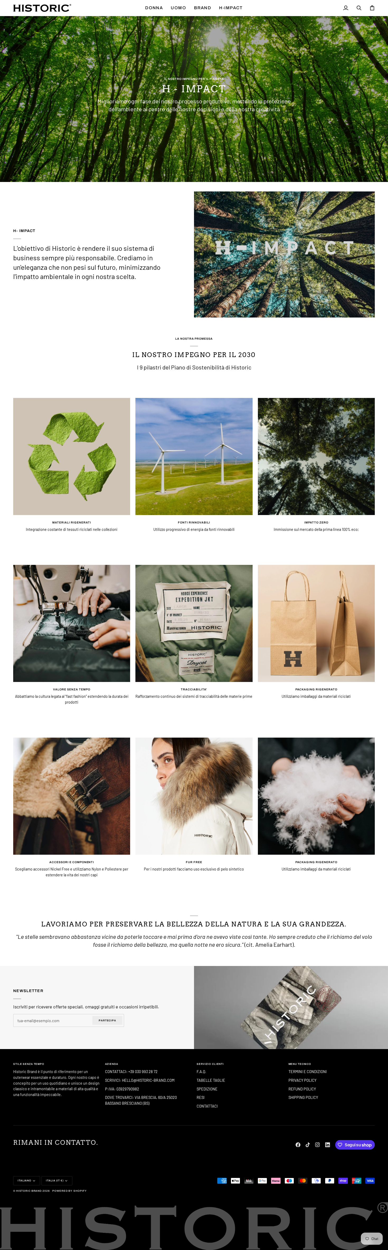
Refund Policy (302, 1088)
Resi (201, 1097)
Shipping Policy (303, 1097)
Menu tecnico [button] (299, 1063)
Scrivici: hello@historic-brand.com (139, 1080)
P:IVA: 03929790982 (122, 1088)
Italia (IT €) (54, 1180)
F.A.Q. (201, 1071)
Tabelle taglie (211, 1080)
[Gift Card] (291, 1007)
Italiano (24, 1180)
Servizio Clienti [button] (210, 1063)
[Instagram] (317, 1144)
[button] (154, 8)
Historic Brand (29, 1190)
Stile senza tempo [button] (28, 1063)
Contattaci (207, 1106)
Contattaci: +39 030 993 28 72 (131, 1071)
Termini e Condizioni (307, 1071)
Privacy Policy (302, 1080)
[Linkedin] (327, 1144)
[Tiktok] (308, 1144)
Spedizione (207, 1088)
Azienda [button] (111, 1063)
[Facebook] (298, 1144)
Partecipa (107, 1020)
